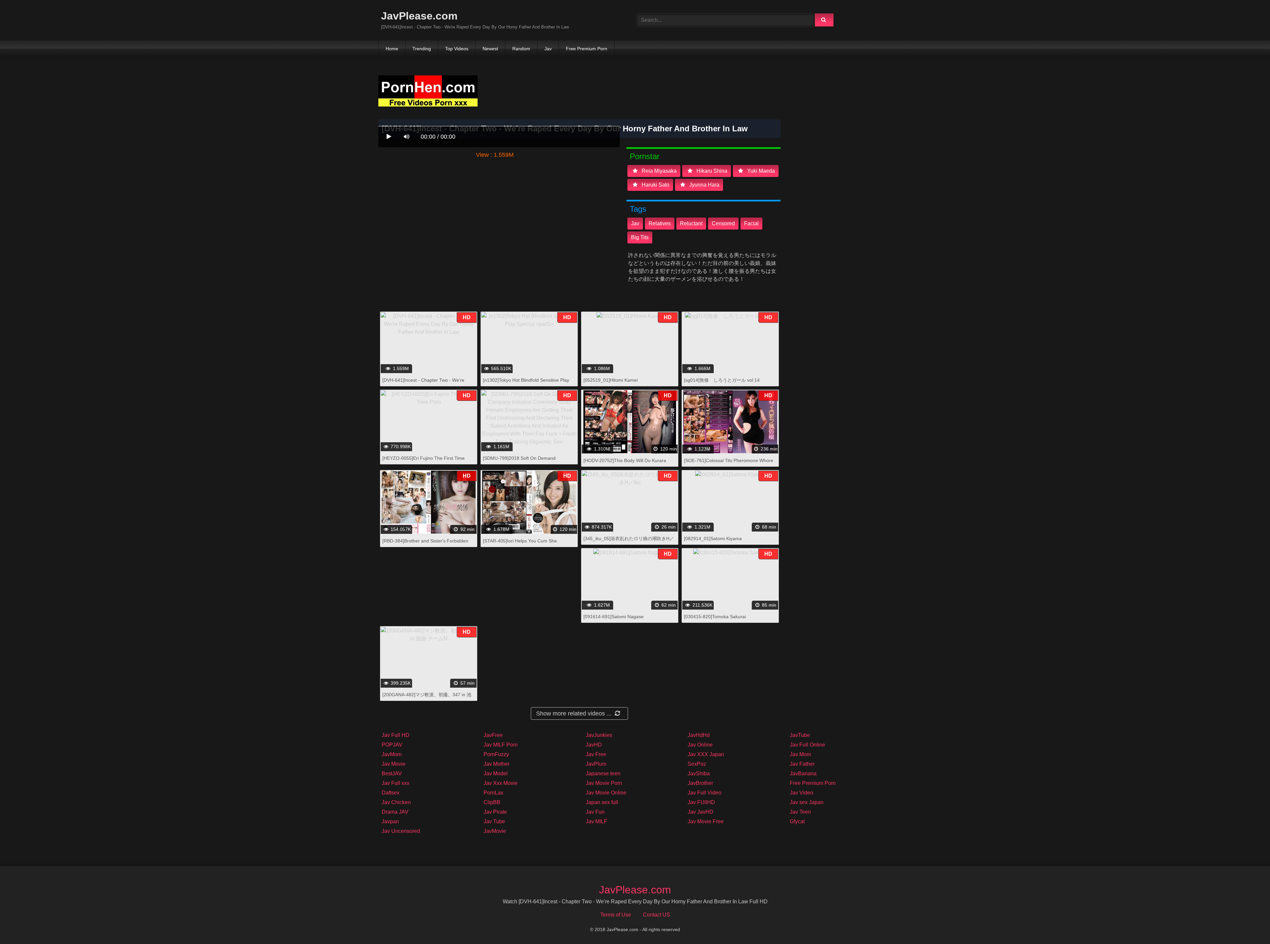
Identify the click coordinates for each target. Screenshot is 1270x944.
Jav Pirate (495, 812)
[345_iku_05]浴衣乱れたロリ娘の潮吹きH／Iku (628, 542)
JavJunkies (599, 735)
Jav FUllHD (701, 802)
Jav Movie (393, 764)
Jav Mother (496, 764)
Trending (421, 48)
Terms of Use (615, 915)
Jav (548, 48)
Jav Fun (595, 812)
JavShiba (699, 773)
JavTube (800, 735)
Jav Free (596, 754)
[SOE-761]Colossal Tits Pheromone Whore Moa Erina (728, 464)
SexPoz (697, 764)
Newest (490, 48)
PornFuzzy (496, 754)
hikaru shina (711, 171)
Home (392, 48)
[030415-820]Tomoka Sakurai (715, 616)
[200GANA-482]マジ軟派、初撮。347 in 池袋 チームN (426, 698)
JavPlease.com (419, 16)
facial (751, 223)
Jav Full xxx (395, 783)
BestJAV (392, 773)
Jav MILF (596, 821)
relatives (660, 223)
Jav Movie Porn (604, 783)
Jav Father (802, 764)
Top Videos (456, 48)
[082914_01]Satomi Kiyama (713, 538)
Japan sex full (602, 802)
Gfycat (797, 821)
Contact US (656, 915)
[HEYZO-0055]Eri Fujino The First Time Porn (423, 461)
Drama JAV (395, 812)
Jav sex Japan (807, 802)
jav (635, 223)
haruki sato (654, 185)
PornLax (493, 792)
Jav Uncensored (401, 831)
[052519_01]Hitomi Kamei (610, 380)
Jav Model (496, 773)
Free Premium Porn (586, 48)
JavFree (493, 735)
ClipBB (492, 802)
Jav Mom (800, 754)
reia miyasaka (658, 171)
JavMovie (495, 831)
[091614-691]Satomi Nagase (613, 616)
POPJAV (392, 745)
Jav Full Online (807, 745)
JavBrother (700, 783)
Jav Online (700, 745)
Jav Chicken (396, 802)
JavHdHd (699, 735)
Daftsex (391, 792)
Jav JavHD (700, 812)
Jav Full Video (704, 792)
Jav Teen (800, 812)
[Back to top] (1248, 924)
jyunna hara (703, 185)
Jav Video (801, 792)
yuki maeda (760, 171)
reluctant (691, 223)
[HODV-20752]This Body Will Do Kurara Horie (624, 464)
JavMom (392, 754)
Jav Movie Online (606, 792)
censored (723, 223)
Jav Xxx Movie (501, 783)
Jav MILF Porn (501, 745)
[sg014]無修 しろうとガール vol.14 (722, 380)
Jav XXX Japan (706, 754)
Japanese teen (603, 773)
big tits (640, 237)
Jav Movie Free (706, 821)
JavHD (594, 745)
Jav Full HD (395, 735)
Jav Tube (494, 821)
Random (521, 48)
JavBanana (803, 773)
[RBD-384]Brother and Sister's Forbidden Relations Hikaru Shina (425, 544)
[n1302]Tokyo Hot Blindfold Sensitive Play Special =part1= (526, 383)
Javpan (390, 821)
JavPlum (596, 764)
